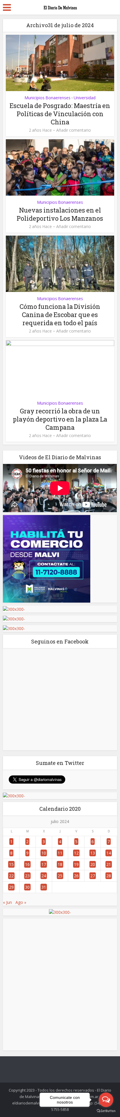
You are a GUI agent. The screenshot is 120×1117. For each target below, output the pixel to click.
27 (92, 875)
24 (43, 875)
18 (60, 864)
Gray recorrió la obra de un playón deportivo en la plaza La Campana (60, 419)
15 (11, 864)
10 (43, 853)
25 (60, 875)
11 (60, 853)
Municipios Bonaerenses (47, 97)
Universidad (85, 97)
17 (43, 864)
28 (108, 875)
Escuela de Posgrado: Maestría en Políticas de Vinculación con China (60, 113)
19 (76, 864)
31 (43, 887)
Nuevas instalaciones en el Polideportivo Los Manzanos (60, 214)
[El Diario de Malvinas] (60, 6)
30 (27, 887)
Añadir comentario (73, 130)
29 (11, 887)
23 (27, 875)
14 (108, 853)
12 (76, 853)
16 (27, 864)
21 (108, 864)
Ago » (20, 902)
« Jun (7, 902)
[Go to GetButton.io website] (106, 1111)
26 (76, 875)
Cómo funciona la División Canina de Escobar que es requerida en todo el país (60, 314)
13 (92, 853)
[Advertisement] (60, 984)
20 (92, 864)
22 (11, 875)
